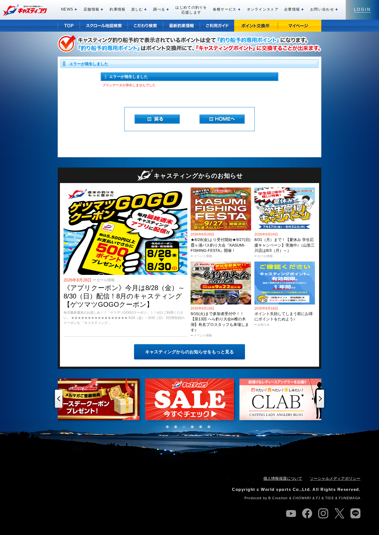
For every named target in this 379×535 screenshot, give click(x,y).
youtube (291, 513)
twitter (339, 513)
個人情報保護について (282, 478)
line (355, 513)
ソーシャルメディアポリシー (335, 478)
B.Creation (278, 498)
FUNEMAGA (349, 498)
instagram (323, 513)
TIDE (329, 498)
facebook (307, 513)
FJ (318, 498)
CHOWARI (302, 498)
